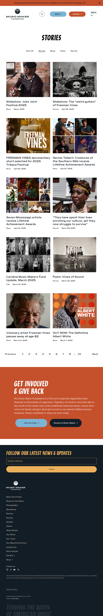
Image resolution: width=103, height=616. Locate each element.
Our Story (10, 535)
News (63, 51)
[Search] (41, 14)
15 (79, 354)
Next (95, 354)
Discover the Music (15, 501)
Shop (57, 15)
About (9, 526)
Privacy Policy (11, 590)
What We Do (12, 530)
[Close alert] (99, 3)
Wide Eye (15, 598)
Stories (41, 51)
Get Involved (12, 551)
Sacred (74, 51)
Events (9, 518)
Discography (12, 505)
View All (29, 51)
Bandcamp (11, 509)
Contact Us (11, 547)
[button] (94, 14)
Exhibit (9, 522)
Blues (52, 51)
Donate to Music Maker (65, 423)
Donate (76, 15)
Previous (10, 354)
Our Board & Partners (16, 543)
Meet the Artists (14, 497)
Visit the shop (30, 423)
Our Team (10, 539)
